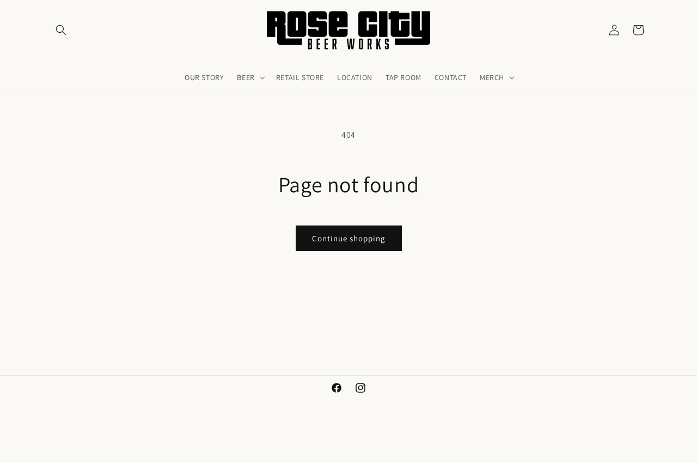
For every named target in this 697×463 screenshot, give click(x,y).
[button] (61, 30)
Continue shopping (349, 238)
